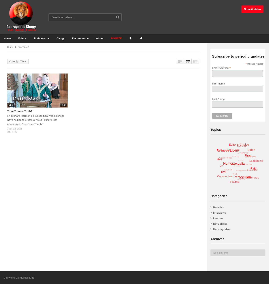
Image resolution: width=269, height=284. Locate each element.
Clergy (61, 38)
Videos (22, 38)
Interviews (219, 212)
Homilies (218, 207)
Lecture (218, 218)
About (100, 38)
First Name (218, 83)
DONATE (116, 38)
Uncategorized (222, 229)
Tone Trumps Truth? (20, 111)
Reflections (220, 223)
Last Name (218, 98)
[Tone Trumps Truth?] (37, 90)
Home (7, 38)
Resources (79, 38)
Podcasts (40, 38)
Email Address (221, 68)
